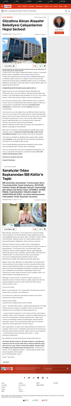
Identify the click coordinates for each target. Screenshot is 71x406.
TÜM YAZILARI (59, 32)
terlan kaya (6, 362)
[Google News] (40, 34)
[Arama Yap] (65, 11)
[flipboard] (42, 377)
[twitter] (29, 377)
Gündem (25, 6)
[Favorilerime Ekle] (44, 66)
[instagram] (33, 377)
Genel (19, 6)
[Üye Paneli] (68, 11)
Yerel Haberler (39, 6)
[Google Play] (35, 400)
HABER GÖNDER (40, 385)
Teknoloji (42, 9)
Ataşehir (28, 76)
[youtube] (38, 377)
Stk (51, 6)
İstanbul (46, 6)
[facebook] (24, 377)
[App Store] (26, 400)
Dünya (60, 6)
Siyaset (55, 6)
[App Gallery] (45, 400)
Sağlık (65, 6)
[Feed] (47, 377)
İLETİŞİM (55, 383)
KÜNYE (38, 383)
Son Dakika (31, 6)
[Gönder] (68, 368)
